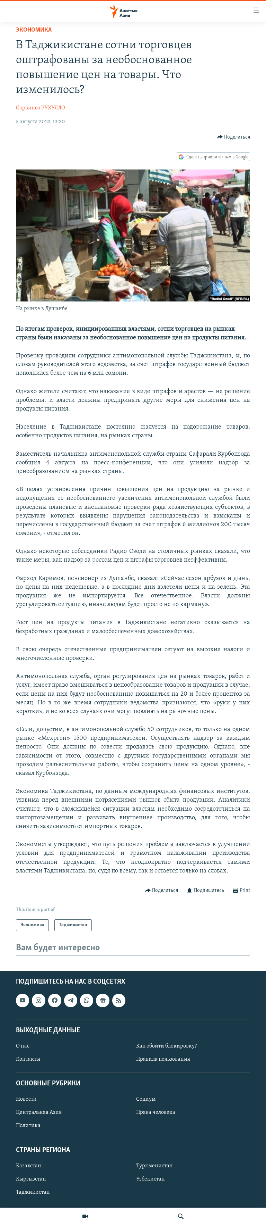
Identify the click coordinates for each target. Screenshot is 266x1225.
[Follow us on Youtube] (22, 1000)
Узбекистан (150, 1179)
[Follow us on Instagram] (38, 1000)
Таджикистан (33, 1192)
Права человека (155, 1113)
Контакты (28, 1059)
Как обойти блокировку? (166, 1046)
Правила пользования (163, 1059)
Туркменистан (154, 1166)
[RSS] (118, 1000)
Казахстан (28, 1166)
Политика (28, 1126)
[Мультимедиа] (85, 1216)
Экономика (34, 30)
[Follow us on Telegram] (70, 1000)
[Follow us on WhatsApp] (86, 1000)
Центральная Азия (39, 1113)
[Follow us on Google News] (102, 1000)
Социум (146, 1099)
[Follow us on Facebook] (54, 1000)
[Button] (233, 137)
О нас (22, 1046)
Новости (26, 1099)
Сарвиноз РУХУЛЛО (40, 108)
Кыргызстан (31, 1179)
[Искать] (180, 1216)
